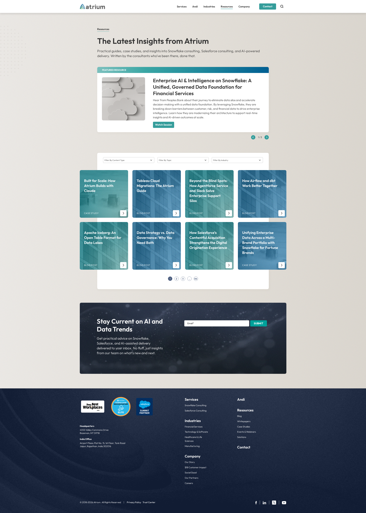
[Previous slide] (253, 137)
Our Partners (191, 477)
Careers (189, 483)
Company (244, 6)
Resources (227, 6)
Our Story (190, 462)
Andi (195, 6)
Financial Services (194, 426)
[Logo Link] (93, 406)
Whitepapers (243, 421)
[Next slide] (266, 137)
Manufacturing (192, 446)
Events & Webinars (246, 431)
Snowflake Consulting (195, 405)
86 (195, 278)
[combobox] (128, 160)
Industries (209, 6)
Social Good (191, 472)
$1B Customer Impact (195, 467)
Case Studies (243, 426)
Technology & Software (196, 431)
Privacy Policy (134, 502)
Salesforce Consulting (195, 410)
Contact (267, 6)
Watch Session (163, 124)
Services (182, 6)
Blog (239, 416)
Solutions (241, 437)
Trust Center (149, 502)
